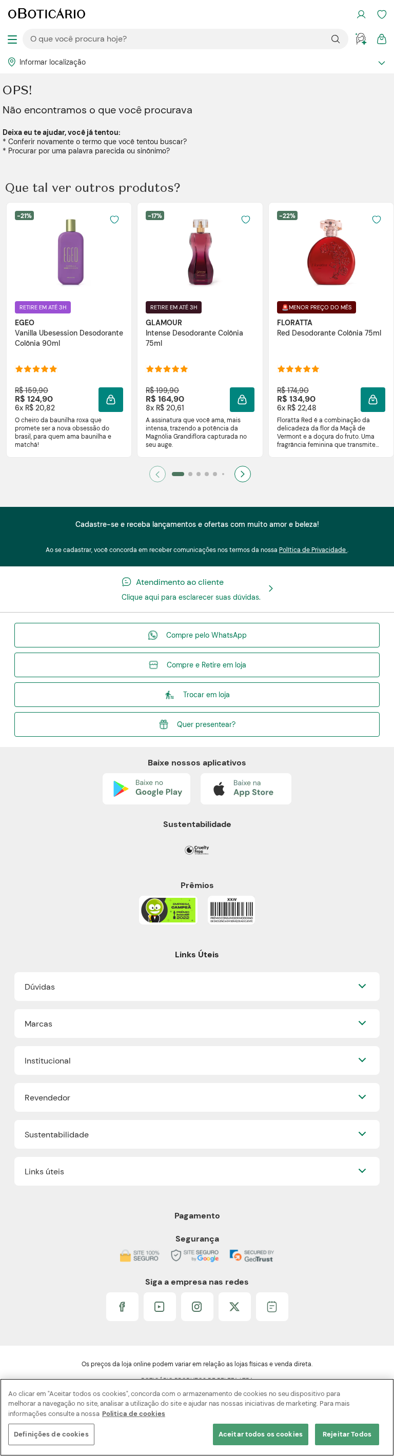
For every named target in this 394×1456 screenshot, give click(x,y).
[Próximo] (242, 474)
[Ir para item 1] (178, 474)
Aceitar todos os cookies (261, 1434)
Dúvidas (40, 986)
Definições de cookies (51, 1434)
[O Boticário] (46, 14)
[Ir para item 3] (198, 474)
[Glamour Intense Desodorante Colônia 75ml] (200, 252)
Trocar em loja (206, 694)
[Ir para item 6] (223, 474)
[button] (110, 399)
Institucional (48, 1060)
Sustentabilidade (57, 1134)
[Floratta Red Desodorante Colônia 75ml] (331, 252)
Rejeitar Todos (347, 1434)
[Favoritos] (381, 14)
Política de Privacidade (313, 550)
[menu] (12, 39)
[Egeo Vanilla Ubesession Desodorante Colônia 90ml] (69, 252)
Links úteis (44, 1171)
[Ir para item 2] (190, 474)
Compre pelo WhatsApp (206, 635)
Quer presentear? (206, 724)
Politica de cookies (133, 1413)
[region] (197, 1417)
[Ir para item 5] (215, 474)
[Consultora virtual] (361, 39)
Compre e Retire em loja (206, 665)
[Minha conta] (361, 14)
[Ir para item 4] (207, 474)
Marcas (38, 1023)
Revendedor (47, 1097)
